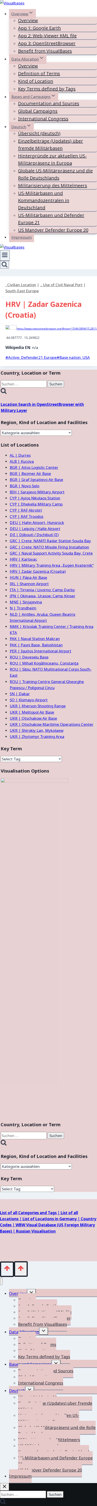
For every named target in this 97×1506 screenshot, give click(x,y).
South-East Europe (22, 290)
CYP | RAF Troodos (26, 516)
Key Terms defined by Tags (47, 89)
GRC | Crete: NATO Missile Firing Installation (49, 547)
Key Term (11, 749)
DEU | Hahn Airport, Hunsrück (37, 522)
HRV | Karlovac (23, 559)
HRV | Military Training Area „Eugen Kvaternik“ (52, 565)
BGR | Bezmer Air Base (30, 473)
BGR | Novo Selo (24, 485)
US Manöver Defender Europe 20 (53, 230)
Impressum (21, 237)
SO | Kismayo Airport (29, 699)
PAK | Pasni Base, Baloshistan (36, 644)
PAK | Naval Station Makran (35, 638)
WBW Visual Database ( (37, 1224)
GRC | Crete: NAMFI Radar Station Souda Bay (50, 540)
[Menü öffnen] (5, 255)
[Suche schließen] (4, 1486)
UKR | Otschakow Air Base (33, 718)
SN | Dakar (20, 693)
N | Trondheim (23, 608)
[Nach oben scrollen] (7, 1269)
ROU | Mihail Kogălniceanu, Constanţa (44, 663)
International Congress (43, 119)
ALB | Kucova (22, 461)
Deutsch (17, 1390)
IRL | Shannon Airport (29, 583)
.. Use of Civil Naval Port (61, 284)
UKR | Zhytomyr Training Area (37, 736)
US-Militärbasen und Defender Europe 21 (51, 218)
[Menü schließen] (1, 1281)
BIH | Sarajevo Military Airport (37, 492)
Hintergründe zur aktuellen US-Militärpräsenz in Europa (52, 159)
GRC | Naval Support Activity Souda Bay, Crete (51, 553)
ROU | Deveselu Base (29, 657)
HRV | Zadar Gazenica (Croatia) (38, 571)
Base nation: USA (73, 357)
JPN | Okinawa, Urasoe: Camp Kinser (42, 595)
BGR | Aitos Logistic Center (34, 467)
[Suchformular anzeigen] (4, 265)
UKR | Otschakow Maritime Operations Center (51, 724)
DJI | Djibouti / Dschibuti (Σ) (34, 534)
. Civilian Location (20, 284)
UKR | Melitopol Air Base (32, 712)
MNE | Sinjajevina (26, 602)
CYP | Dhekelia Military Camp (36, 504)
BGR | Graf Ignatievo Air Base (36, 479)
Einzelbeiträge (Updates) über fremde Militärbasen (50, 144)
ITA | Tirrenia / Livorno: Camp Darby (42, 589)
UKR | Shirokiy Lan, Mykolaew (36, 730)
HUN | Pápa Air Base (28, 577)
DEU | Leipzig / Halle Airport (35, 528)
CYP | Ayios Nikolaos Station (35, 498)
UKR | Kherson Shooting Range (38, 705)
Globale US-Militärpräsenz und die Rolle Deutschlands (55, 174)
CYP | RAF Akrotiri (26, 510)
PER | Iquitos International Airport (40, 651)
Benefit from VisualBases (45, 51)
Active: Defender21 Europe (31, 357)
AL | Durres (20, 455)
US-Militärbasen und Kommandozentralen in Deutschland (43, 200)
